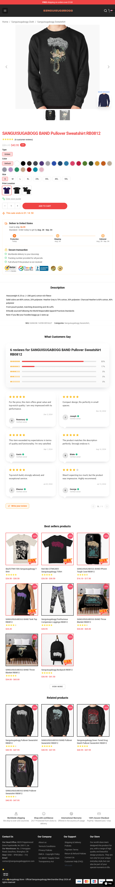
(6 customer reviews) (24, 139)
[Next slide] (108, 67)
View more (57, 687)
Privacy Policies (45, 850)
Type (4, 150)
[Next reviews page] (106, 506)
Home (5, 22)
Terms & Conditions (47, 846)
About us (42, 842)
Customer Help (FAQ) (74, 861)
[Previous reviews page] (93, 506)
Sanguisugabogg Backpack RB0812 (57, 670)
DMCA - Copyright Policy (49, 854)
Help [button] (110, 883)
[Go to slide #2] (65, 115)
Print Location (8, 183)
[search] (105, 10)
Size (4, 174)
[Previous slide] (7, 67)
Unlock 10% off (5, 874)
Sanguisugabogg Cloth (22, 22)
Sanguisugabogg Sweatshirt (51, 22)
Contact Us (69, 857)
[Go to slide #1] (50, 115)
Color (4, 159)
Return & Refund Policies (75, 853)
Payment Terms (71, 850)
